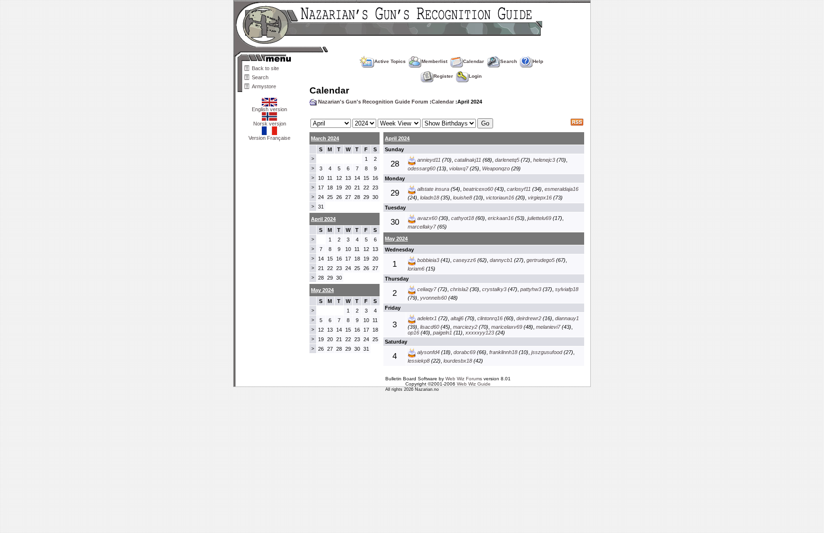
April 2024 (397, 138)
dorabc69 (464, 352)
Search (260, 77)
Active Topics (390, 61)
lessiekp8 (419, 361)
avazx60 (427, 218)
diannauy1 (567, 318)
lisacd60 (429, 327)
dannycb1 (501, 260)
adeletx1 (427, 318)
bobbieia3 (428, 260)
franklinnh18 (503, 352)
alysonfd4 (428, 352)
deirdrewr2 (528, 318)
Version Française (269, 138)
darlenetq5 (507, 160)
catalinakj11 (467, 160)
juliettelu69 (539, 218)
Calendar (473, 61)
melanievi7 (548, 327)
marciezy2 (465, 327)
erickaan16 (501, 218)
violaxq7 (458, 168)
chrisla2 (459, 289)
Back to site (265, 68)
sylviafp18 (566, 289)
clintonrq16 (490, 318)
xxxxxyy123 (479, 332)
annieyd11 (429, 160)
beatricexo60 (478, 189)
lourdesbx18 (457, 361)
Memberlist (434, 61)
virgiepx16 (540, 197)
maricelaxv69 (506, 327)
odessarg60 (421, 168)
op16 (413, 332)
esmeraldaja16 (561, 189)
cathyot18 (462, 218)
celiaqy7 (426, 289)
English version (269, 109)
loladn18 (429, 197)
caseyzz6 (464, 260)
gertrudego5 (540, 260)
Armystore (264, 86)
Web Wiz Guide (474, 384)
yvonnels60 (433, 298)
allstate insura (433, 189)
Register (443, 76)
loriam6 (416, 269)
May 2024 (396, 238)
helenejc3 (544, 160)
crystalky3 (494, 289)
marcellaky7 (422, 227)
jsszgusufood (546, 352)
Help (538, 61)
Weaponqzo (496, 168)
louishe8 (462, 197)
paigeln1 (442, 332)
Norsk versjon (269, 123)
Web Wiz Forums (463, 378)
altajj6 (457, 318)
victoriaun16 (500, 197)
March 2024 (325, 138)
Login (475, 76)
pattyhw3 (530, 289)
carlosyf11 (519, 189)
